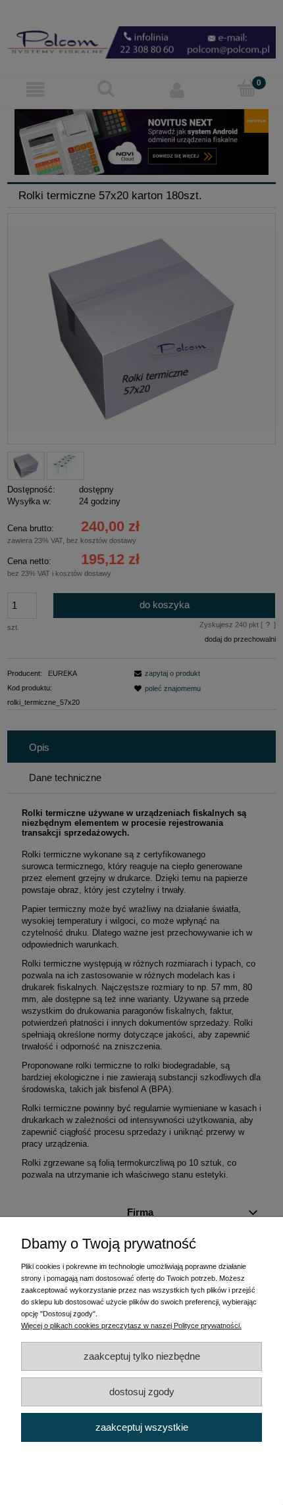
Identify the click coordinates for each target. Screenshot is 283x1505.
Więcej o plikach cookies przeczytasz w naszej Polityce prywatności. (131, 1325)
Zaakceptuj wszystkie (141, 1427)
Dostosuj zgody (141, 1391)
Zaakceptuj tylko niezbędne (142, 1356)
